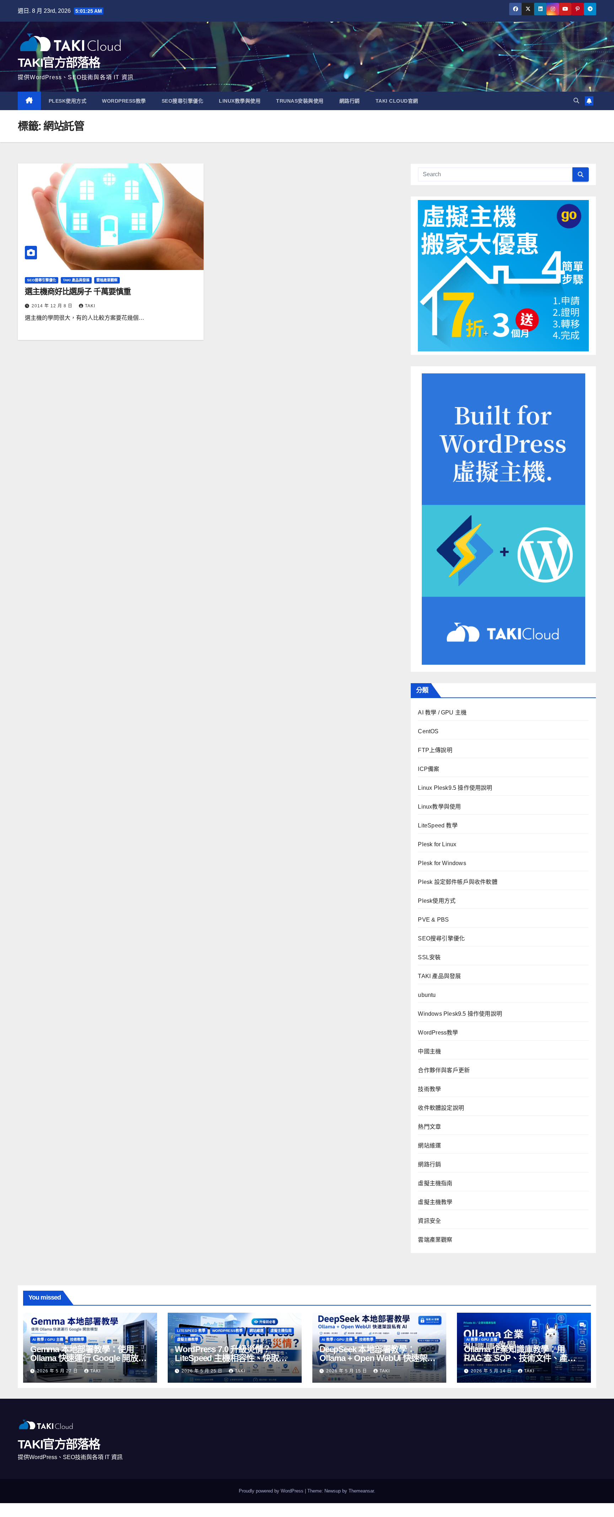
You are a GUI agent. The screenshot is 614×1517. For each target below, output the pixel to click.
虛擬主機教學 (435, 1202)
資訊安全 (429, 1221)
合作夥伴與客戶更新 (444, 1070)
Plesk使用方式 (68, 101)
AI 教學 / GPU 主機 (442, 712)
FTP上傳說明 (435, 750)
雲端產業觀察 (107, 280)
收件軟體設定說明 (441, 1108)
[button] (576, 101)
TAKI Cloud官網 (397, 101)
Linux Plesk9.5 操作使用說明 (455, 788)
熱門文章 (429, 1127)
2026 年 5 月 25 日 (203, 1370)
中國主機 (429, 1051)
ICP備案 (428, 769)
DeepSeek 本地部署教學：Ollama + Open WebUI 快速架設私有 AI (377, 1358)
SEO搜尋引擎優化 (183, 101)
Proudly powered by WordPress (272, 1491)
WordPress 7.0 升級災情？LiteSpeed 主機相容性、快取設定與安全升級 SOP (231, 1358)
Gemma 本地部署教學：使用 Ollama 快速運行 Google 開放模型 (88, 1358)
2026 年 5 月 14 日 (492, 1370)
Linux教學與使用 (239, 101)
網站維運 (429, 1146)
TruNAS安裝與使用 (300, 101)
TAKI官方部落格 (59, 62)
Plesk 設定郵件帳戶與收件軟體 (457, 882)
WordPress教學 (124, 101)
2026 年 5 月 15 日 (347, 1370)
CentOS (428, 731)
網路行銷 (349, 101)
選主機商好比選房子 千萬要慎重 (78, 291)
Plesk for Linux (437, 844)
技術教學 (429, 1089)
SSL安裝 (429, 957)
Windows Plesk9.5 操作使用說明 (460, 1014)
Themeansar (361, 1491)
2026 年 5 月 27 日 (58, 1370)
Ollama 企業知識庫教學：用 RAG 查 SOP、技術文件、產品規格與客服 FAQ (523, 1358)
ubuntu (427, 995)
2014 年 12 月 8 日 (53, 305)
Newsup (332, 1491)
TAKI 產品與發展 (76, 280)
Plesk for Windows (442, 863)
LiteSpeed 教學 (437, 825)
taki (90, 305)
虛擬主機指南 (435, 1183)
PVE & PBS (433, 920)
